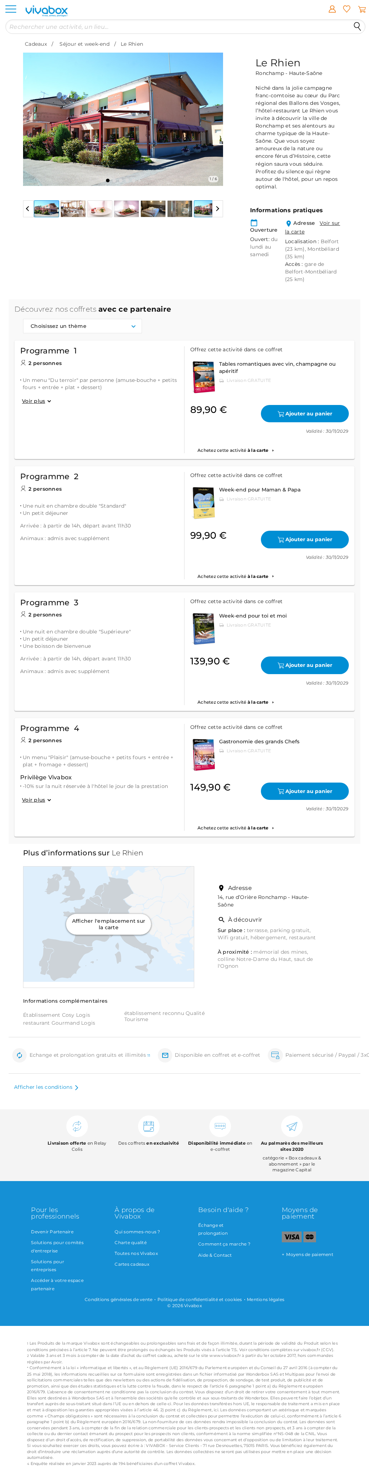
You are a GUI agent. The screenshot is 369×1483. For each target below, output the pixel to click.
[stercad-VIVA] (309, 1240)
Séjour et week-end (84, 44)
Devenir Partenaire (52, 1231)
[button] (33, 114)
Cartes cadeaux (132, 1264)
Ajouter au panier (308, 413)
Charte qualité (131, 1242)
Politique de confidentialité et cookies (199, 1299)
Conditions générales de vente (118, 1299)
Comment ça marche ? (224, 1244)
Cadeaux (36, 44)
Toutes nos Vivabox (136, 1253)
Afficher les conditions (43, 1087)
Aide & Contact (215, 1255)
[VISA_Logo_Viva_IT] (292, 1240)
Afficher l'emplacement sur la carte (109, 924)
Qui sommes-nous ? (137, 1231)
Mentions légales (265, 1299)
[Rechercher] (357, 26)
